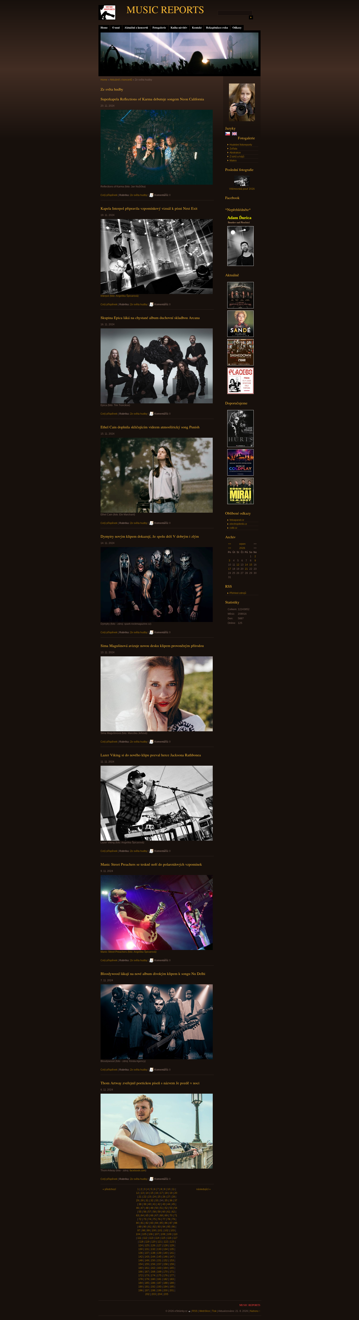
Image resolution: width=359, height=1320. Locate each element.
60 (163, 1211)
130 (140, 1249)
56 (144, 1211)
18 (166, 1193)
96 (173, 1226)
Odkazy (237, 27)
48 (147, 1208)
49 (151, 1208)
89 (140, 1226)
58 (154, 1211)
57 (149, 1211)
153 (172, 1260)
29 (137, 1200)
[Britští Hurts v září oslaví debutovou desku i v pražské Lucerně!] (240, 446)
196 (140, 1290)
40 (149, 1204)
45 (173, 1204)
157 (159, 1264)
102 (166, 1230)
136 (140, 1252)
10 (168, 1189)
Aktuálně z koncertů (136, 27)
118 (141, 1241)
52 (166, 1208)
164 (165, 1267)
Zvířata (233, 148)
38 (140, 1204)
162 (153, 1267)
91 (149, 1226)
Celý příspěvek (109, 195)
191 (147, 1286)
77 (163, 1219)
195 (172, 1286)
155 (147, 1264)
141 (172, 1252)
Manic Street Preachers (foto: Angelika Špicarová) (128, 951)
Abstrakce (235, 152)
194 (165, 1286)
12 (237, 564)
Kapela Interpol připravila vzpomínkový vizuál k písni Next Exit (149, 208)
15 (250, 564)
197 (147, 1290)
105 (144, 1234)
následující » (203, 1189)
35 (166, 1200)
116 (169, 1237)
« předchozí (109, 1189)
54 (175, 1208)
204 (160, 1294)
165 (172, 1267)
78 (168, 1219)
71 (175, 1215)
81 (142, 1223)
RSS (194, 1311)
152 (165, 1260)
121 (159, 1241)
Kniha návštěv (179, 27)
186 (153, 1282)
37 (175, 1200)
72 (140, 1219)
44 (168, 1204)
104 (138, 1234)
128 (165, 1245)
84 (156, 1223)
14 (246, 564)
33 (156, 1200)
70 (171, 1215)
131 (147, 1249)
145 (159, 1256)
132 (153, 1249)
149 (147, 1260)
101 (160, 1230)
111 (139, 1237)
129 (172, 1245)
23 (149, 1196)
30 (142, 1200)
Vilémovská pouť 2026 (242, 188)
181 (159, 1279)
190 (140, 1286)
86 (166, 1223)
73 (144, 1219)
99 (148, 1230)
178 (140, 1279)
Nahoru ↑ (255, 1311)
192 (153, 1286)
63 (137, 1215)
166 (140, 1271)
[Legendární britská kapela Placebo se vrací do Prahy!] (240, 393)
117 (175, 1237)
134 (165, 1249)
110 (175, 1234)
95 (168, 1226)
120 (153, 1241)
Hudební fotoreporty (241, 144)
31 (147, 1200)
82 (147, 1223)
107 (157, 1234)
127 (159, 1245)
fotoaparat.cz (237, 520)
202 (147, 1294)
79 (173, 1219)
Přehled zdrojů (238, 593)
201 (172, 1290)
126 (153, 1245)
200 (165, 1290)
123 (172, 1241)
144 (153, 1256)
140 (165, 1252)
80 (137, 1223)
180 (153, 1279)
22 (144, 1196)
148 (140, 1260)
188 (165, 1282)
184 (140, 1282)
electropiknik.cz (238, 523)
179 (147, 1279)
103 (172, 1230)
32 (151, 1200)
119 (147, 1241)
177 (172, 1275)
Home (104, 27)
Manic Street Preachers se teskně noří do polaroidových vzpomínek (151, 864)
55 (140, 1211)
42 (159, 1204)
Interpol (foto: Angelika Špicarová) (120, 295)
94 (163, 1226)
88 (175, 1223)
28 (173, 1196)
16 (156, 1193)
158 (165, 1264)
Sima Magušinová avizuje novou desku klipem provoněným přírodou (152, 645)
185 (147, 1282)
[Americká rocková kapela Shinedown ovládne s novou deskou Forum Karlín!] (240, 364)
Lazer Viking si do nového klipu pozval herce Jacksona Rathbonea (151, 754)
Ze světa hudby (138, 195)
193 (159, 1286)
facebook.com (137, 1170)
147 (172, 1256)
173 (147, 1275)
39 (144, 1204)
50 (156, 1208)
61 (168, 1211)
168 (153, 1271)
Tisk (214, 1311)
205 (166, 1294)
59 (159, 1211)
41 (154, 1204)
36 (171, 1200)
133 (159, 1249)
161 (147, 1267)
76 (159, 1219)
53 (171, 1208)
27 (168, 1196)
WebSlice (204, 1311)
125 (147, 1245)
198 (153, 1290)
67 (156, 1215)
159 (172, 1264)
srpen (242, 543)
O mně (116, 27)
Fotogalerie (159, 27)
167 (147, 1271)
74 (149, 1219)
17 (229, 568)
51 (161, 1208)
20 (175, 1193)
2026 (242, 548)
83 (151, 1223)
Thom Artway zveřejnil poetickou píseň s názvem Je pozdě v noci (150, 1082)
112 (145, 1237)
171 (172, 1271)
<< (229, 543)
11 (173, 1189)
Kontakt (197, 27)
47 (142, 1208)
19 (171, 1193)
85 (161, 1223)
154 (140, 1264)
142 (140, 1256)
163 (159, 1267)
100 (154, 1230)
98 (143, 1230)
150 (153, 1260)
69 (166, 1215)
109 (169, 1234)
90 (144, 1226)
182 (165, 1279)
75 (154, 1219)
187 (159, 1282)
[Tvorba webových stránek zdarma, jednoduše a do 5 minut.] (189, 1311)
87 (171, 1223)
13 (142, 1193)
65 (147, 1215)
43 (163, 1204)
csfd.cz (233, 527)
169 (159, 1271)
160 (140, 1267)
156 (153, 1264)
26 (163, 1196)
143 (147, 1256)
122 (166, 1241)
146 (165, 1256)
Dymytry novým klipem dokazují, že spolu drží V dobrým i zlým (150, 536)
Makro (233, 160)
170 (165, 1271)
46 (137, 1208)
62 (173, 1211)
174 (153, 1275)
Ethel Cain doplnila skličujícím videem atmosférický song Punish (150, 426)
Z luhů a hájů (237, 156)
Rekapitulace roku (217, 27)
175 (159, 1275)
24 (154, 1196)
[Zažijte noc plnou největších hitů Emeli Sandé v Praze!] (240, 336)
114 (157, 1237)
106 (150, 1234)
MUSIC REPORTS (165, 9)
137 (147, 1252)
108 (163, 1234)
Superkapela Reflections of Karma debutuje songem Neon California (152, 98)
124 (140, 1245)
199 (159, 1290)
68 (161, 1215)
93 (159, 1226)
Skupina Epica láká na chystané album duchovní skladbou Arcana (150, 317)
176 (165, 1275)
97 (138, 1230)
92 (154, 1226)
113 (151, 1237)
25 (159, 1196)
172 (140, 1275)
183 (172, 1279)
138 (153, 1252)
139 (159, 1252)
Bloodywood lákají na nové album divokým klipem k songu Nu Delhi (153, 973)
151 (159, 1260)
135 (172, 1249)
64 (142, 1215)
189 (172, 1282)
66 (151, 1215)
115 (163, 1237)
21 (246, 568)
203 (153, 1294)
